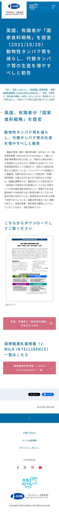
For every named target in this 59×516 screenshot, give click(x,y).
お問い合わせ (29, 432)
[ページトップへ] (29, 418)
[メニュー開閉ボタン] (53, 7)
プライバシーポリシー (29, 447)
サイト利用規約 (29, 440)
